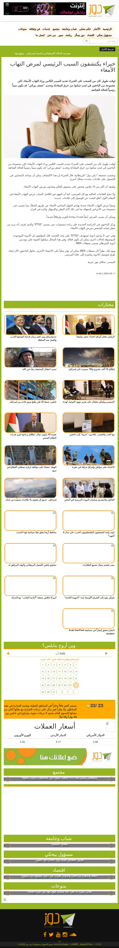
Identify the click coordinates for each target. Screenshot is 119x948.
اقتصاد (90, 35)
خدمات (46, 29)
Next (111, 779)
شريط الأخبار (107, 49)
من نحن (51, 35)
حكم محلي (85, 29)
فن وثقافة (34, 29)
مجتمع (56, 29)
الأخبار (96, 29)
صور (60, 35)
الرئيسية (107, 29)
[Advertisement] (59, 810)
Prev (7, 779)
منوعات (22, 29)
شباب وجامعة (69, 29)
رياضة (69, 35)
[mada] (45, 7)
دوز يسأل (79, 35)
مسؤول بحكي (104, 35)
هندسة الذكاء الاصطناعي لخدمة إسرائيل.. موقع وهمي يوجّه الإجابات (42, 53)
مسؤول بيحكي (59, 854)
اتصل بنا (40, 35)
